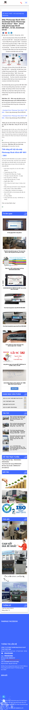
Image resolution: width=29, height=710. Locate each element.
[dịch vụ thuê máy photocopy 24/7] (14, 509)
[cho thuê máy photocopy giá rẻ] (14, 545)
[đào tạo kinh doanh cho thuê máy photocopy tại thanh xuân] (14, 578)
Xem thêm (14, 388)
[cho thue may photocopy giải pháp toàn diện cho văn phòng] (14, 496)
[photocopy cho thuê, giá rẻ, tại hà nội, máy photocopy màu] (14, 562)
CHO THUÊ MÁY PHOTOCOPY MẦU (10, 661)
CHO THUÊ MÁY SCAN (8, 401)
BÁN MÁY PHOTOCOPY (9, 404)
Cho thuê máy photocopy (12, 700)
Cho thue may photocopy (21, 704)
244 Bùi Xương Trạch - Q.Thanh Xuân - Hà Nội (16, 651)
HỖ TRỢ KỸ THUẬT (7, 13)
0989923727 (12, 658)
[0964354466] (3, 697)
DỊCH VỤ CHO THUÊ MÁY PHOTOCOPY (13, 398)
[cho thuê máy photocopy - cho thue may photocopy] (5, 2)
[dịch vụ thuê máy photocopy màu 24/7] (14, 591)
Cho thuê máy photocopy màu (16, 702)
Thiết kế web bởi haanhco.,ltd (14, 708)
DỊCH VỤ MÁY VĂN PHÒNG (10, 407)
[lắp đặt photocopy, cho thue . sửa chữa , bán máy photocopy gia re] (14, 530)
